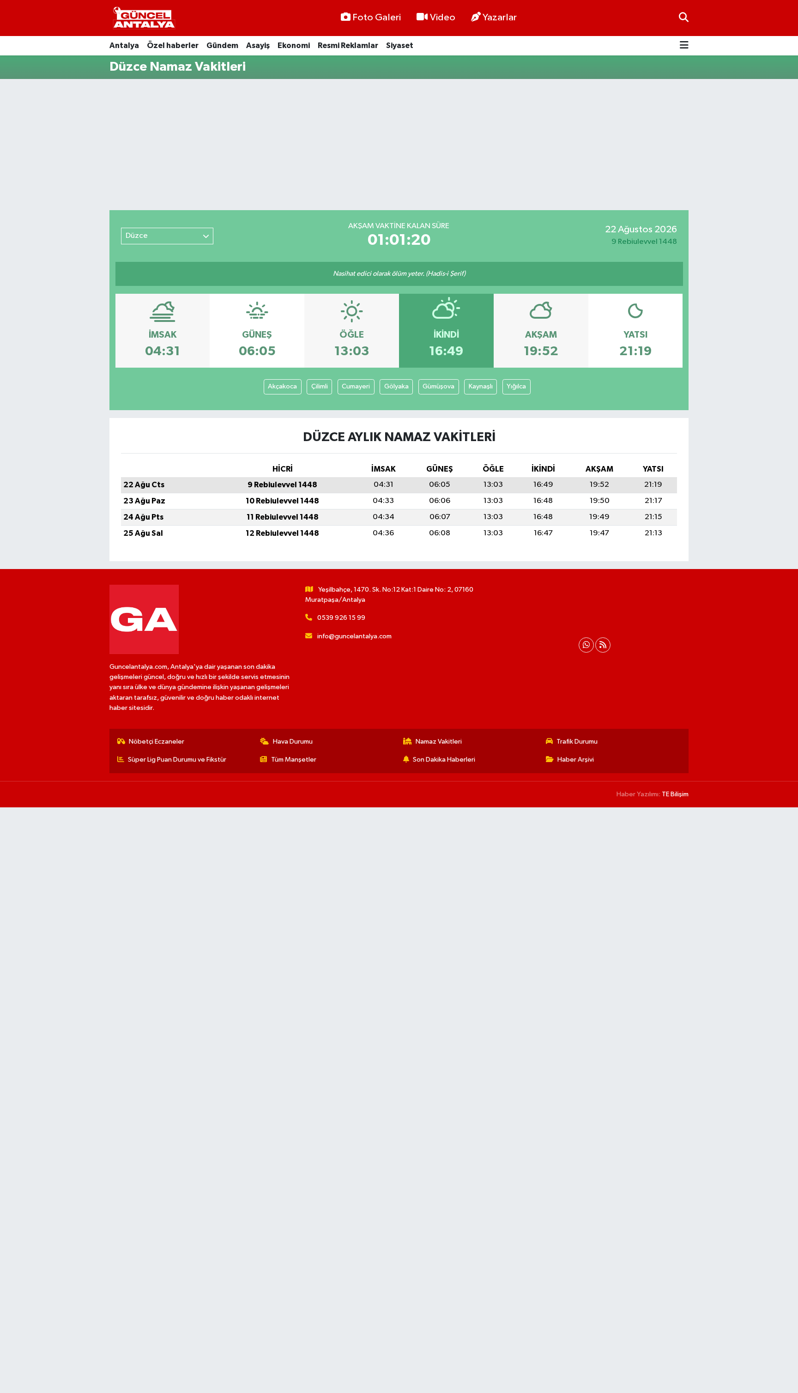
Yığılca (516, 386)
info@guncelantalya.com (354, 636)
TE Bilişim (675, 794)
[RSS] (603, 645)
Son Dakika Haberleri (444, 759)
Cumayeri (356, 386)
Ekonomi (294, 45)
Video (442, 17)
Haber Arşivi (575, 759)
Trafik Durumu (577, 741)
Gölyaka (396, 386)
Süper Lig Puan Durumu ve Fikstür (177, 759)
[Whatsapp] (586, 645)
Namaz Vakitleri (439, 741)
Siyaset (399, 45)
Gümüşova (438, 386)
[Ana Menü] (684, 46)
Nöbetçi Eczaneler (156, 741)
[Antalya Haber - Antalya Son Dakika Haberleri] (144, 18)
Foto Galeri (376, 17)
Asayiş (258, 45)
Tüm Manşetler (293, 759)
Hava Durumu (293, 741)
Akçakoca (282, 386)
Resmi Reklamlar (348, 45)
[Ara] (684, 18)
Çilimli (319, 386)
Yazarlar (500, 17)
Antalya (124, 45)
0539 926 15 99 (341, 617)
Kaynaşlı (481, 386)
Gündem (222, 45)
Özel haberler (173, 45)
